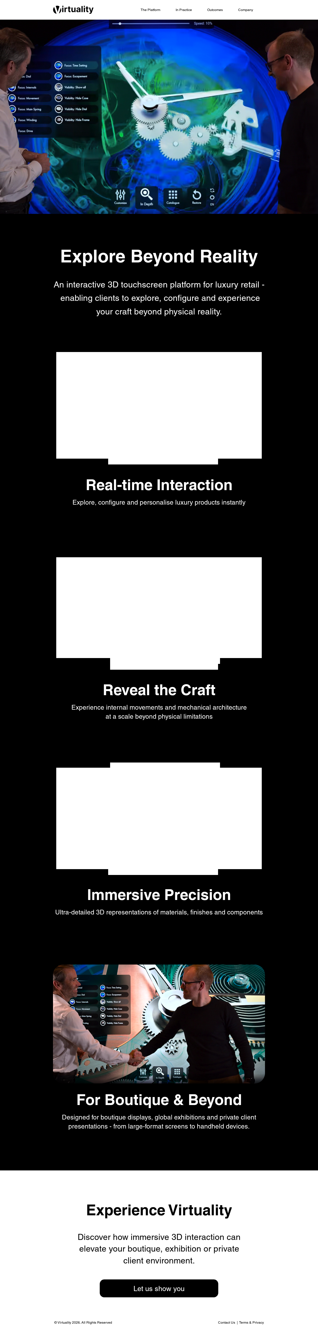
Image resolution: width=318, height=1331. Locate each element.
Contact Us (226, 1322)
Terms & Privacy (251, 1322)
